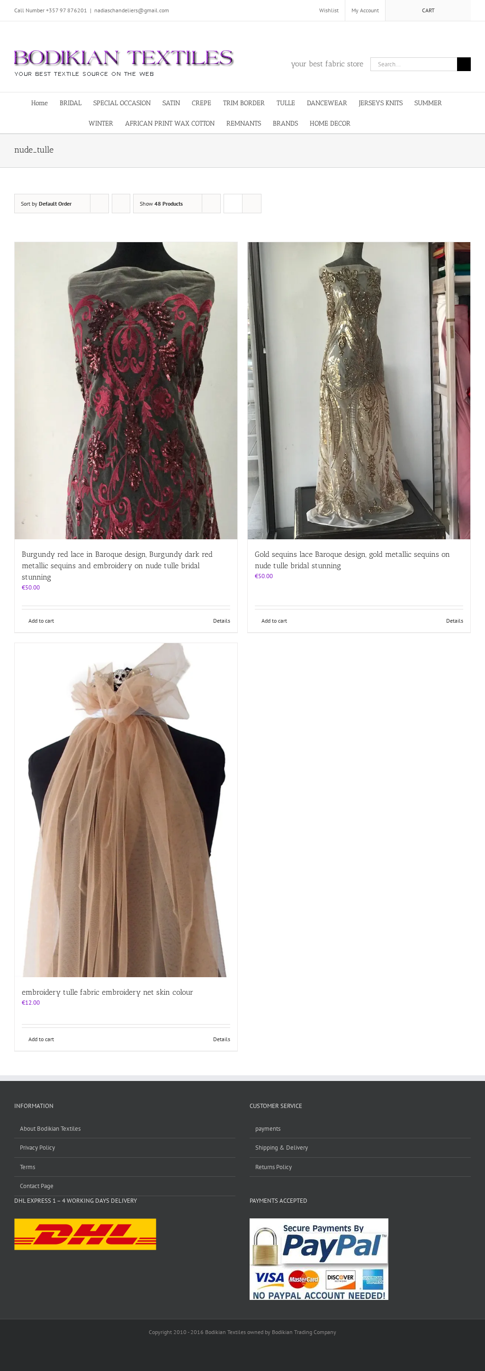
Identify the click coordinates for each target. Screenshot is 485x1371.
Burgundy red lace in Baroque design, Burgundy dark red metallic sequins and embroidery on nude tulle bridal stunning (117, 565)
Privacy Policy (37, 1148)
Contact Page (37, 1186)
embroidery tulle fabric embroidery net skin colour (107, 992)
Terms (27, 1167)
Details (221, 620)
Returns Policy (273, 1167)
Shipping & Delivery (281, 1148)
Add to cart (41, 620)
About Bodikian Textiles (50, 1129)
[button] (382, 123)
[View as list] (251, 203)
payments (267, 1129)
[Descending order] (121, 203)
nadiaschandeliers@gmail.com (131, 10)
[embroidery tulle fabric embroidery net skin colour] (126, 810)
